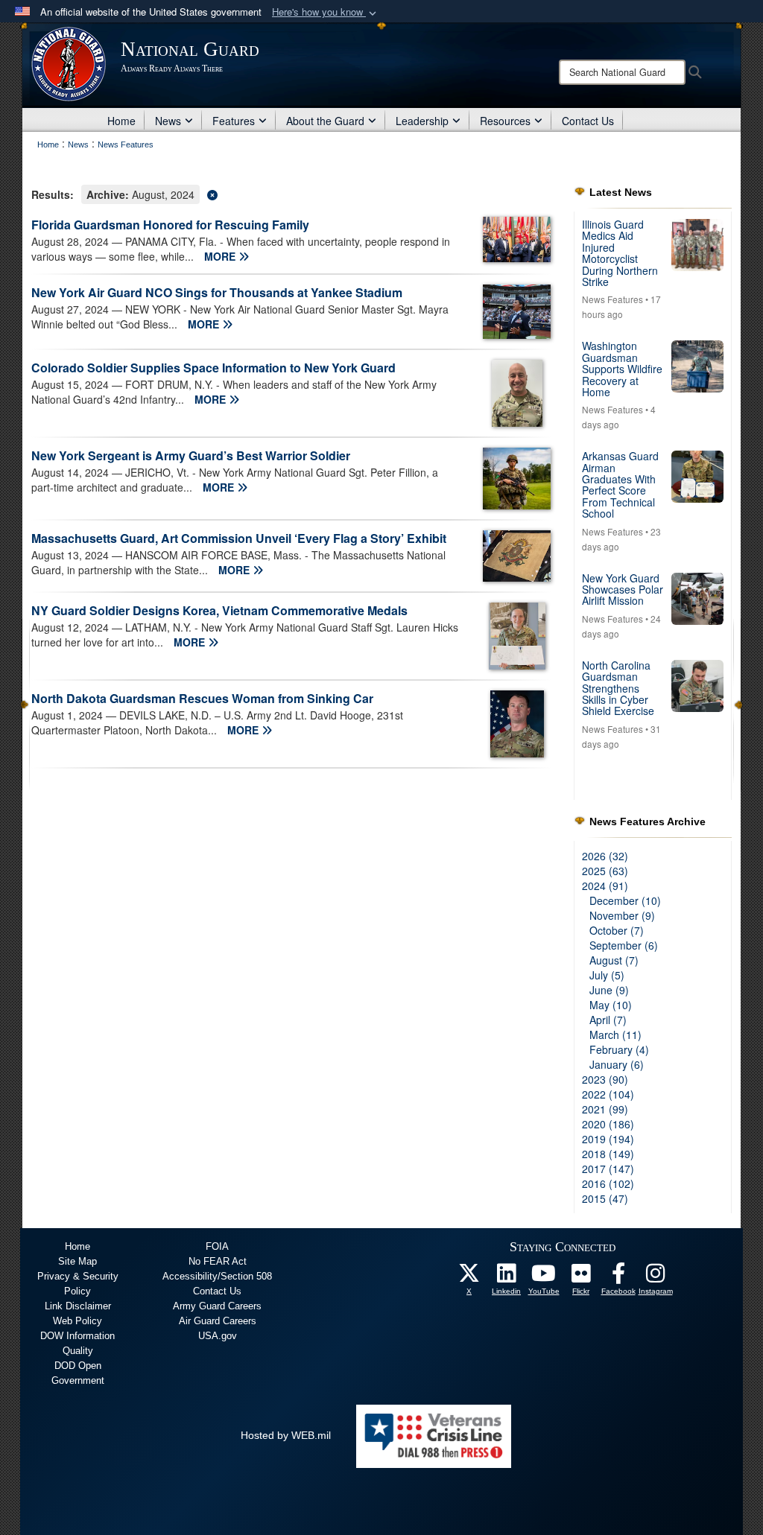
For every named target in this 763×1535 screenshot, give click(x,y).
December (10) (625, 900)
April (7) (608, 1019)
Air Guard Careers (217, 1320)
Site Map (77, 1261)
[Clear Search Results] (291, 193)
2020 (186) (608, 1123)
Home (121, 120)
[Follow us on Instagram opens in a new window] (655, 1277)
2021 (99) (605, 1109)
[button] (325, 12)
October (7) (616, 930)
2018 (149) (608, 1153)
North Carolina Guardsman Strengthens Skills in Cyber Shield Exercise (618, 688)
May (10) (610, 1004)
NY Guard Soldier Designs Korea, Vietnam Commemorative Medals (219, 610)
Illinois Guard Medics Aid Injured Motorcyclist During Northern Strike (620, 253)
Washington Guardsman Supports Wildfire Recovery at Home (622, 368)
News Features (612, 299)
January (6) (616, 1064)
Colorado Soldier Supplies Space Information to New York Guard (213, 367)
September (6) (623, 945)
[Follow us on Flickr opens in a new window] (581, 1277)
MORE (221, 256)
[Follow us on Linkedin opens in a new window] (506, 1277)
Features (233, 120)
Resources (505, 120)
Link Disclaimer (78, 1306)
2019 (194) (608, 1138)
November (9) (622, 915)
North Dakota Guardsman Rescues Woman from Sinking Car (202, 698)
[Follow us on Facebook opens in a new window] (618, 1277)
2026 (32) (605, 855)
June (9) (609, 989)
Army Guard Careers (217, 1306)
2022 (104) (608, 1094)
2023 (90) (605, 1079)
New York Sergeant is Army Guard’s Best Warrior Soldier (190, 455)
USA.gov (217, 1335)
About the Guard (325, 120)
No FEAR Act (218, 1261)
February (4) (619, 1049)
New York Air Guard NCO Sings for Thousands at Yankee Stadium (216, 292)
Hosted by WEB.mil (286, 1435)
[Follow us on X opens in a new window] (469, 1277)
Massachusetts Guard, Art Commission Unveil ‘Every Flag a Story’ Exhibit (238, 538)
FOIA (217, 1246)
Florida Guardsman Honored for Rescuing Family (170, 224)
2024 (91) (605, 885)
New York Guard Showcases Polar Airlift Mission (622, 589)
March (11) (615, 1034)
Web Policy (77, 1320)
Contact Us (588, 120)
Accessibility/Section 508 (217, 1276)
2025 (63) (605, 870)
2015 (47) (605, 1198)
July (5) (606, 974)
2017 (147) (608, 1168)
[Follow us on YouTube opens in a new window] (544, 1277)
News (168, 120)
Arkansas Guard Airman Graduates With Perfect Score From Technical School (620, 484)
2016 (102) (608, 1183)
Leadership (422, 120)
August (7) (614, 960)
